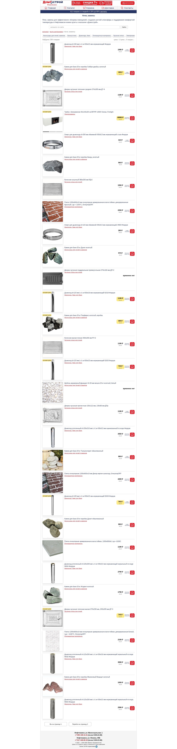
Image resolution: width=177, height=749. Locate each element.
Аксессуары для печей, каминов (54, 35)
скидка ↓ (130, 40)
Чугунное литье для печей (73, 91)
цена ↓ (123, 40)
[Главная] (53, 2)
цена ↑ (116, 40)
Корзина (90, 8)
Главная (52, 8)
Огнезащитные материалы (102, 35)
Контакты (128, 8)
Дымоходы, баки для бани (73, 46)
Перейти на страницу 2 (80, 724)
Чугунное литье (118, 35)
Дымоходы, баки (84, 35)
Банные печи (72, 35)
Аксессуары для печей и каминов (75, 69)
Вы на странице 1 (56, 724)
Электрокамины (131, 35)
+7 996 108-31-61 (81, 735)
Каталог (71, 8)
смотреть (103, 11)
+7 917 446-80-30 (81, 740)
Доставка (109, 8)
